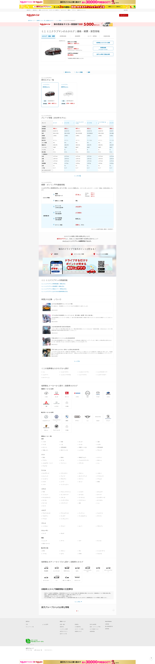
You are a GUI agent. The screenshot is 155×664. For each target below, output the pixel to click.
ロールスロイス (46, 497)
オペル (62, 460)
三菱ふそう (45, 450)
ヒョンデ (44, 540)
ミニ (43, 372)
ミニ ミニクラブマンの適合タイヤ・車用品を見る (54, 289)
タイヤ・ (92, 36)
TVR (43, 491)
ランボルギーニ (83, 516)
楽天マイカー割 (63, 633)
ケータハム (82, 497)
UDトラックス (64, 450)
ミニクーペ (45, 374)
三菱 (98, 441)
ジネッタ (63, 497)
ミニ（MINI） (59, 20)
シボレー (99, 473)
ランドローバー (65, 494)
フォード (63, 476)
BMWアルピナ (82, 457)
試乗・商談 (62, 624)
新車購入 (77, 624)
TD (79, 550)
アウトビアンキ (65, 513)
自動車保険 (92, 631)
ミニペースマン (83, 374)
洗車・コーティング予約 (95, 626)
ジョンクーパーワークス (79, 123)
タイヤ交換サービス (94, 629)
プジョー (63, 526)
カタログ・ (48, 36)
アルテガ (44, 466)
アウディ (44, 460)
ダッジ (80, 481)
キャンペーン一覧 (30, 626)
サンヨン (99, 540)
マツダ (44, 444)
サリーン (81, 479)
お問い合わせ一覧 (38, 650)
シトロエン (45, 526)
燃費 (89, 72)
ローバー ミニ (46, 377)
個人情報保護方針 (109, 626)
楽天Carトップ (31, 20)
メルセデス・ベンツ (47, 463)
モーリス (44, 503)
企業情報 (107, 624)
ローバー (99, 494)
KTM (80, 553)
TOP (27, 624)
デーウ (62, 540)
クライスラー (64, 473)
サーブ (44, 533)
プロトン (63, 550)
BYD (43, 550)
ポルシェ (99, 460)
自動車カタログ (78, 631)
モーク (44, 506)
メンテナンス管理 (64, 629)
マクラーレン (82, 500)
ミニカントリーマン (84, 372)
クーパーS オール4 (102, 123)
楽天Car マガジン (64, 631)
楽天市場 (125, 10)
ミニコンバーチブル (66, 374)
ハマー (44, 484)
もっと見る (76, 175)
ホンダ (80, 441)
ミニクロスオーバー (102, 372)
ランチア (63, 516)
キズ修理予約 (78, 626)
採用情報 (107, 628)
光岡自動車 (63, 447)
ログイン (124, 15)
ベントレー (45, 494)
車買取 (63, 36)
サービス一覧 (29, 650)
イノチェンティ (65, 518)
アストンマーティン (66, 491)
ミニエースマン (65, 372)
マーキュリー (100, 476)
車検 (77, 36)
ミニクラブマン (46, 84)
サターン (81, 473)
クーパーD (89, 122)
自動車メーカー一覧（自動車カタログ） (45, 20)
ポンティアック (83, 476)
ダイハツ (44, 447)
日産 (62, 441)
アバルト (44, 518)
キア (80, 540)
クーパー (55, 122)
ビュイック (45, 476)
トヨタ (44, 441)
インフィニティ (65, 484)
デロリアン (63, 479)
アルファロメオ (46, 513)
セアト (62, 553)
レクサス (81, 450)
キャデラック (45, 473)
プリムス (99, 479)
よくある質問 (45, 624)
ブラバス (81, 463)
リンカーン (45, 479)
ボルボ (62, 533)
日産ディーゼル (83, 447)
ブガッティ (100, 526)
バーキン (44, 553)
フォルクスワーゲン (84, 460)
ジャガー (81, 491)
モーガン (44, 500)
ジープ (62, 481)
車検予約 (62, 626)
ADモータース (46, 543)
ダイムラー (100, 491)
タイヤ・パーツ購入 (79, 629)
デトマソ (99, 516)
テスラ (44, 481)
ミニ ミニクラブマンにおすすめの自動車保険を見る (54, 291)
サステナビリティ (48, 650)
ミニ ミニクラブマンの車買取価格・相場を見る (53, 283)
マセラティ (45, 516)
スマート (99, 457)
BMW (62, 457)
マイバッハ (63, 463)
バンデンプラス (65, 500)
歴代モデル (68, 72)
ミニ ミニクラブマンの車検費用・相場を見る (52, 286)
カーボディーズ (101, 497)
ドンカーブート (101, 550)
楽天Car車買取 (93, 624)
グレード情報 (79, 72)
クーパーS (66, 122)
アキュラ (99, 450)
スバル (80, 444)
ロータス (81, 494)
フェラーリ (100, 513)
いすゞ (62, 444)
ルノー (80, 526)
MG (80, 503)
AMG (43, 457)
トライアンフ (64, 503)
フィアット (82, 513)
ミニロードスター (101, 374)
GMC (98, 481)
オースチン (100, 500)
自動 (106, 36)
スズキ (99, 444)
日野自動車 (100, 447)
